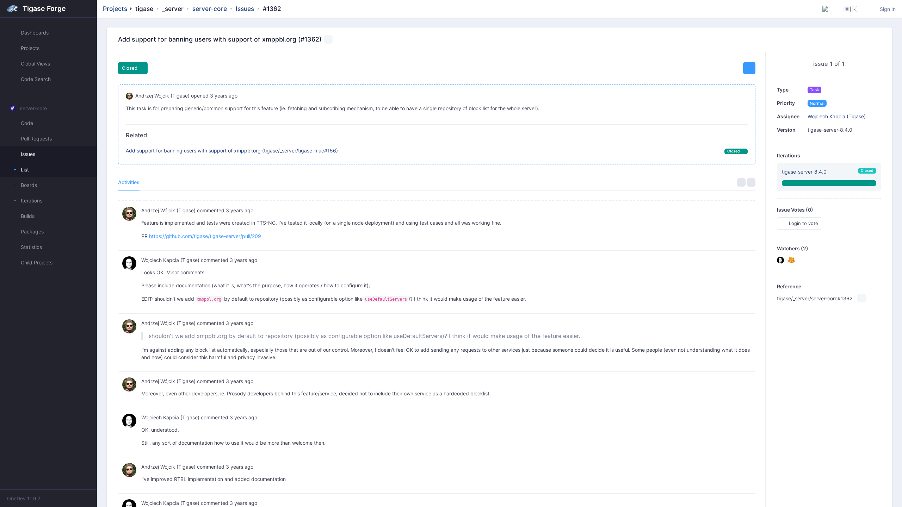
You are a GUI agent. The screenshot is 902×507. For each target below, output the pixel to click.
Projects (115, 8)
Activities (129, 182)
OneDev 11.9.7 (24, 498)
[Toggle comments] (741, 182)
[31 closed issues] (829, 183)
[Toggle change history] (751, 182)
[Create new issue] (749, 68)
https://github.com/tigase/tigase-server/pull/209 (205, 236)
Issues (245, 8)
